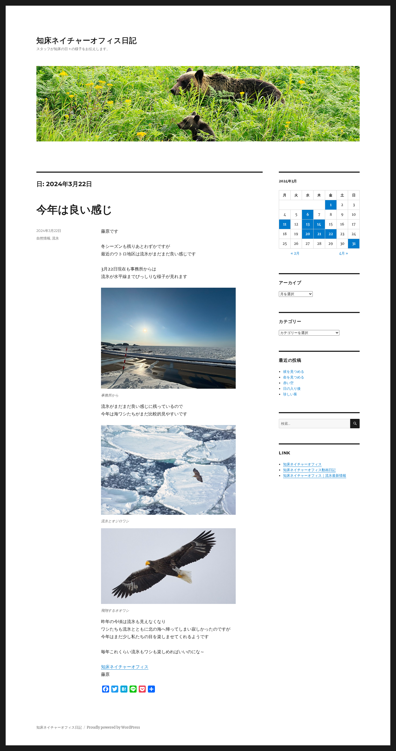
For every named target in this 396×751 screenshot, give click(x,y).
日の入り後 (292, 388)
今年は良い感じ (74, 209)
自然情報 (43, 238)
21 (319, 234)
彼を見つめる (293, 371)
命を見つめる (293, 377)
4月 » (343, 253)
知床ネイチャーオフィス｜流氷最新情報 (314, 475)
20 (307, 234)
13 (308, 224)
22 (331, 234)
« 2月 (295, 253)
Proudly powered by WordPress (113, 727)
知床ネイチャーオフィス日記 (86, 40)
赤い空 (288, 383)
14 (319, 224)
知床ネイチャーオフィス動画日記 (309, 470)
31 (354, 243)
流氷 (55, 238)
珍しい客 (290, 394)
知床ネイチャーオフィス (124, 666)
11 (284, 224)
